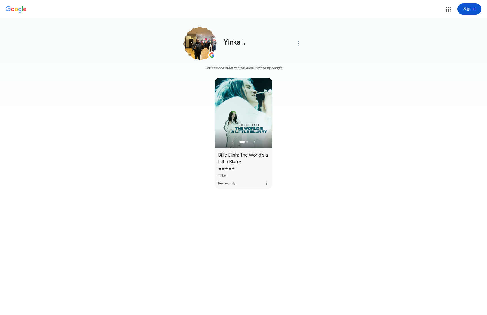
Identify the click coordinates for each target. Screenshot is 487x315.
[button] (448, 9)
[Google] (16, 9)
